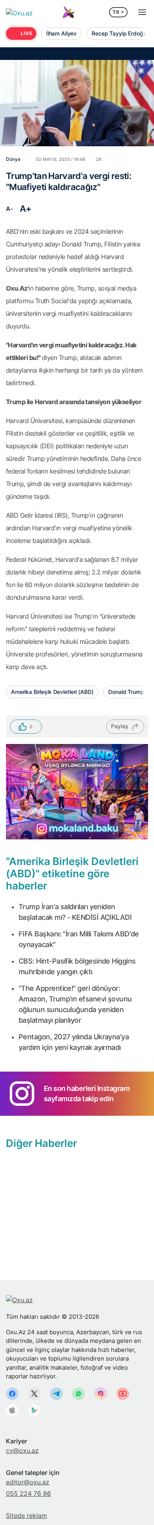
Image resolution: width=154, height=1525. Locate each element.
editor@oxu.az (27, 1482)
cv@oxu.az (22, 1450)
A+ (26, 208)
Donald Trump (126, 691)
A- (9, 209)
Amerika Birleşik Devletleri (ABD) (52, 691)
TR (116, 12)
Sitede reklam (26, 1515)
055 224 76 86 (28, 1493)
